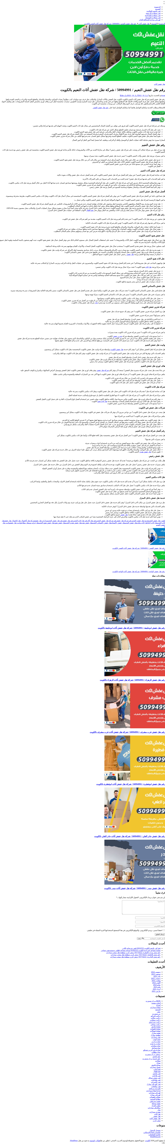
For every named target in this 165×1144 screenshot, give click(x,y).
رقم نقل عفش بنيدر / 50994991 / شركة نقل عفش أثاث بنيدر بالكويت (134, 888)
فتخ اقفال (157, 1071)
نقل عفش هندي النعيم (73, 523)
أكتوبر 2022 (156, 983)
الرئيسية (157, 7)
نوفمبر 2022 (156, 981)
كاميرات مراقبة (155, 1088)
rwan (163, 95)
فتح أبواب (157, 1069)
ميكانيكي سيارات (154, 1108)
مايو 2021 (157, 987)
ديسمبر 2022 (156, 978)
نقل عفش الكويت (116, 349)
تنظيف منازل (156, 1035)
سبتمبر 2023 (156, 974)
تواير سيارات (156, 1037)
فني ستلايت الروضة (153, 13)
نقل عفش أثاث (159, 84)
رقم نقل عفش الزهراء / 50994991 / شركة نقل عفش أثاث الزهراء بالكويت (132, 680)
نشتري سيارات (155, 1112)
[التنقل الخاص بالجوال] (164, 1)
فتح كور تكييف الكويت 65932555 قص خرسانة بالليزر (141, 948)
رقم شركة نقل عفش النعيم (107, 521)
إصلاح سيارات (155, 1007)
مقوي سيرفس (155, 1101)
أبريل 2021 (157, 989)
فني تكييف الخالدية (154, 11)
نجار (96, 303)
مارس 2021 (156, 991)
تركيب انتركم (156, 1016)
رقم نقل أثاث (92, 521)
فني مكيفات (156, 1086)
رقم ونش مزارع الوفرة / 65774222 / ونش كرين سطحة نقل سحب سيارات (133, 953)
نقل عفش (130, 254)
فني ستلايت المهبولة (153, 18)
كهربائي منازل (155, 1095)
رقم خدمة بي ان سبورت (151, 1059)
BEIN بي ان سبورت (153, 1001)
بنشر (159, 1012)
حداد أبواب (157, 1039)
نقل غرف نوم (34, 523)
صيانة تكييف (156, 1065)
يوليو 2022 (157, 985)
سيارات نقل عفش (41, 521)
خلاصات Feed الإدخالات (152, 1132)
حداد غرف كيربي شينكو (152, 1050)
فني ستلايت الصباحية (153, 15)
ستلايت (158, 1061)
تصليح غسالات (155, 1031)
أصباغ (158, 1005)
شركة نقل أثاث (30, 521)
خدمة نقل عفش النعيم (140, 521)
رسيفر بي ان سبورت (153, 1054)
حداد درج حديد (155, 1044)
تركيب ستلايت (155, 1020)
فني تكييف (157, 1074)
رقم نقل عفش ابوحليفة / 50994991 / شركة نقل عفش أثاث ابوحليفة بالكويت (131, 628)
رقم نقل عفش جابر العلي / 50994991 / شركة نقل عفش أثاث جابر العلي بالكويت (129, 836)
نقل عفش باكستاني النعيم (101, 523)
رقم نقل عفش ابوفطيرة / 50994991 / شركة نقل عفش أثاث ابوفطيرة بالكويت (130, 784)
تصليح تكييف (156, 1027)
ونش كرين (157, 1121)
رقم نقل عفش (68, 521)
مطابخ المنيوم (155, 1099)
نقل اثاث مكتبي (142, 523)
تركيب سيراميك (155, 1022)
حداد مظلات (156, 1052)
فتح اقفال (89, 210)
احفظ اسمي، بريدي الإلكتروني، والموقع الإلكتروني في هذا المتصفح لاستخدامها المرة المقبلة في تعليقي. (124, 930)
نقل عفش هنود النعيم (46, 523)
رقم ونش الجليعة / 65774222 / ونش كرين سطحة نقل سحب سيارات (136, 955)
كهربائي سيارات (155, 1093)
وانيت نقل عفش (15, 523)
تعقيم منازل (156, 1033)
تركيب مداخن (156, 1024)
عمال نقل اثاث (20, 521)
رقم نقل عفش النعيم (55, 521)
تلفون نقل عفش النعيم (156, 521)
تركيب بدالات (156, 1018)
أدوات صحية (156, 1003)
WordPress (74, 1141)
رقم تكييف (157, 1056)
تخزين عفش (117, 336)
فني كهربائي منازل (154, 1084)
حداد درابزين (156, 1042)
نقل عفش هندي (145, 452)
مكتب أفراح (156, 1106)
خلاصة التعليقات (154, 1135)
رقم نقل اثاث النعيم (81, 521)
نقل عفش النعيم (131, 523)
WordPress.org (155, 1137)
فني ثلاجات (156, 1076)
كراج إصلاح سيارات (153, 1091)
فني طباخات (156, 1080)
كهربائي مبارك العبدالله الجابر (150, 20)
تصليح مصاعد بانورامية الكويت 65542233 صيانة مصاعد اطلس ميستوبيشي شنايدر (131, 950)
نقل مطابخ (25, 523)
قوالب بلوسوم (95, 1141)
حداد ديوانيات (156, 1046)
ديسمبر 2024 (156, 972)
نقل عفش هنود (59, 523)
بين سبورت (156, 1014)
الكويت (147, 1141)
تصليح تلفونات (155, 1029)
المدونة (158, 9)
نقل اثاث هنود (102, 401)
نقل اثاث (148, 267)
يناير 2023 (157, 976)
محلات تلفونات (155, 1097)
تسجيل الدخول (155, 1130)
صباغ (159, 1063)
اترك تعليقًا (124, 95)
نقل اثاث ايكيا (152, 523)
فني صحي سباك (154, 1078)
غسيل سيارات (155, 1067)
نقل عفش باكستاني (118, 523)
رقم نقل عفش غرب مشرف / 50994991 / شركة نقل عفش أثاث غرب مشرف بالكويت (127, 732)
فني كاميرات (156, 1082)
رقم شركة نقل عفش (124, 521)
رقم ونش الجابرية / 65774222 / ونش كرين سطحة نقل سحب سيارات (135, 957)
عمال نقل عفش (10, 521)
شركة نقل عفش (103, 370)
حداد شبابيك (156, 1048)
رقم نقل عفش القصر (101, 108)
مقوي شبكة (156, 1103)
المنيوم (158, 1009)
